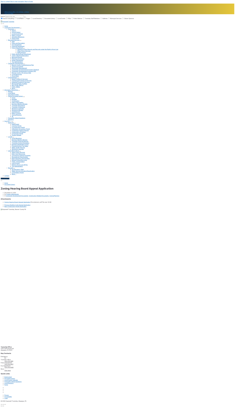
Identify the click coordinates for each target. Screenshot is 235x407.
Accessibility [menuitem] (8, 396)
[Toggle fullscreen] (3, 404)
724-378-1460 (8, 361)
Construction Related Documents (39, 196)
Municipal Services (116, 18)
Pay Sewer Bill (5, 178)
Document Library (49, 18)
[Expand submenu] (15, 29)
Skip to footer (29, 1)
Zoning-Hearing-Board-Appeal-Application (17, 202)
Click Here (7, 370)
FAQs (69, 18)
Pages (28, 18)
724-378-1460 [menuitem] (8, 13)
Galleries (105, 18)
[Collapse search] (1, 20)
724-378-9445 (8, 367)
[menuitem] (6, 26)
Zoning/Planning (54, 196)
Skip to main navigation (17, 1)
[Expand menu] (3, 23)
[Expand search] (1, 23)
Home (6, 183)
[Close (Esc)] (1, 404)
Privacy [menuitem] (6, 395)
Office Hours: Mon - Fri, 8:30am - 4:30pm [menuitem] (16, 12)
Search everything (9, 18)
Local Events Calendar (11, 380)
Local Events (61, 18)
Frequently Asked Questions (13, 381)
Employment (8, 377)
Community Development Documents (17, 196)
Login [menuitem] (6, 398)
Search (3, 16)
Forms (6, 385)
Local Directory (37, 18)
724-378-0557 (8, 364)
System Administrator (12, 194)
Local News (20, 18)
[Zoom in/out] (5, 404)
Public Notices (78, 18)
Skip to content (5, 1)
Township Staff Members (92, 18)
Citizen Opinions (129, 18)
